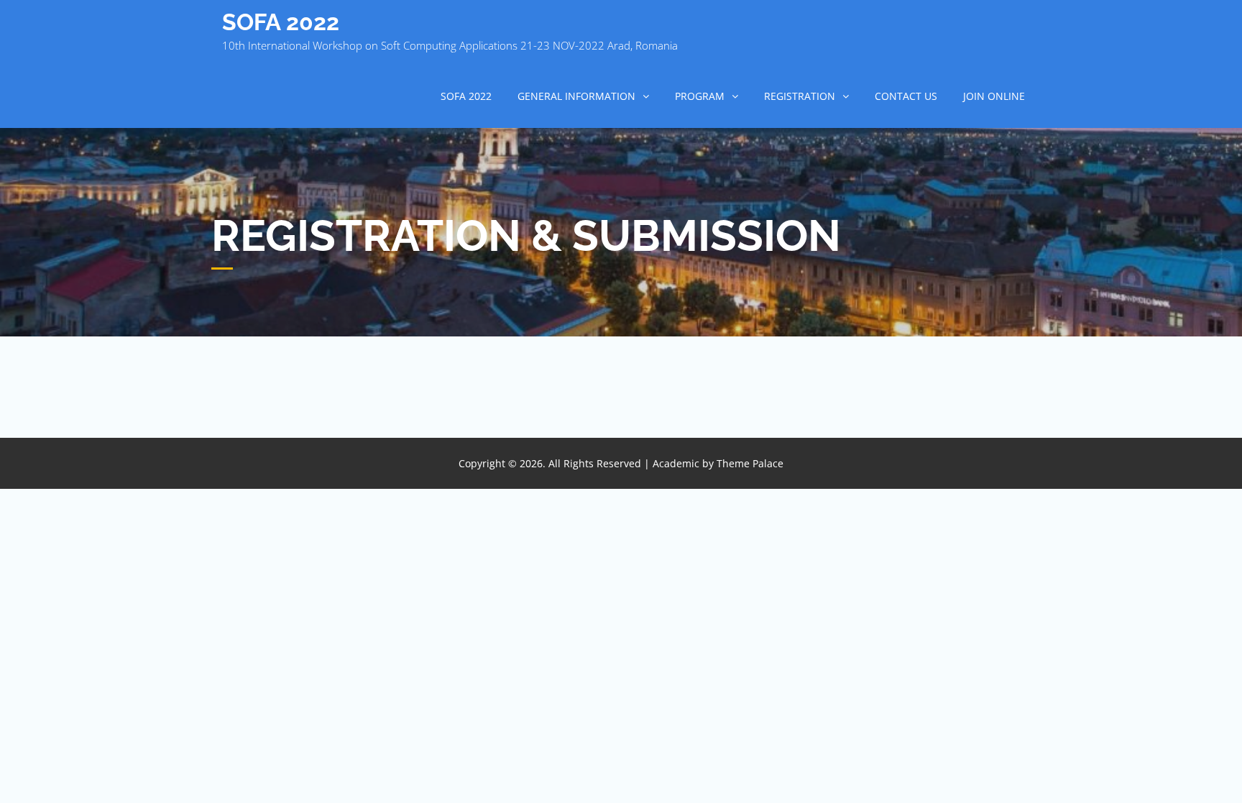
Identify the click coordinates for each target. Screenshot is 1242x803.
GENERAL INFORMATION (576, 96)
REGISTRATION (799, 96)
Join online (994, 96)
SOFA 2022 (280, 22)
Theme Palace (750, 463)
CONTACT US (906, 96)
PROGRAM (699, 96)
